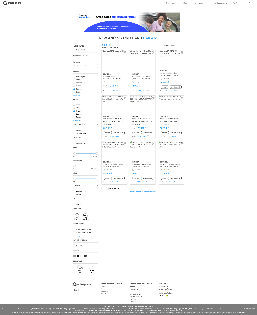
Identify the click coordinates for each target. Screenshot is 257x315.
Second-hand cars (136, 296)
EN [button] (249, 3)
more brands (77, 95)
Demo (79, 130)
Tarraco (79, 117)
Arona (79, 105)
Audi (79, 80)
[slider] (74, 153)
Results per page (114, 188)
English (77, 290)
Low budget (134, 289)
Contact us (105, 291)
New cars (133, 299)
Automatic (81, 191)
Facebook (164, 286)
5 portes (80, 246)
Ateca (79, 108)
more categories (78, 236)
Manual (79, 194)
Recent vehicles (135, 294)
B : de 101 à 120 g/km (84, 229)
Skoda (79, 86)
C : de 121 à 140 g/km (84, 232)
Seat (79, 89)
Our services (105, 289)
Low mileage (134, 292)
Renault (80, 83)
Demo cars (133, 301)
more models (77, 120)
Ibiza (78, 111)
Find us (103, 293)
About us (104, 286)
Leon (79, 114)
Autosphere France (165, 289)
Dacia (79, 92)
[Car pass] (164, 296)
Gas (78, 204)
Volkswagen (82, 77)
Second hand (81, 133)
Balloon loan (81, 143)
